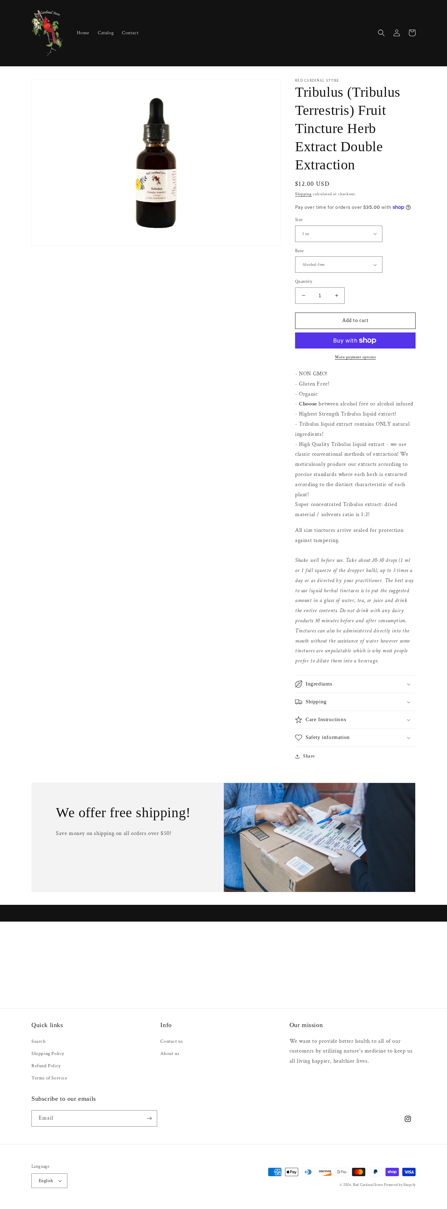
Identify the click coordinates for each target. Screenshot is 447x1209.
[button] (381, 33)
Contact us (171, 1041)
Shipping (303, 194)
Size (299, 220)
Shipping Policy (47, 1053)
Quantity (303, 282)
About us (169, 1053)
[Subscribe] (149, 1118)
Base (299, 251)
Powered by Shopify (400, 1185)
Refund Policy (46, 1066)
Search (38, 1041)
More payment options (355, 357)
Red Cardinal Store (368, 1185)
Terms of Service (49, 1078)
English (46, 1181)
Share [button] (309, 756)
